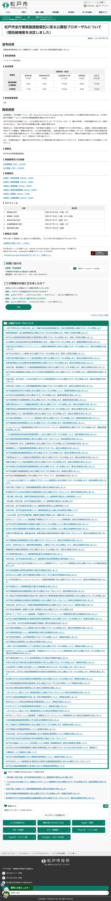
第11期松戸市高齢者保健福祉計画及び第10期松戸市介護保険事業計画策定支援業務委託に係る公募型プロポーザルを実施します (56, 596)
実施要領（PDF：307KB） (16, 164)
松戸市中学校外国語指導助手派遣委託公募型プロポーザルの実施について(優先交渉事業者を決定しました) (47, 524)
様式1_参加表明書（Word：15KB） (19, 178)
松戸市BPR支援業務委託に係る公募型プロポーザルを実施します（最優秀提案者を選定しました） (44, 395)
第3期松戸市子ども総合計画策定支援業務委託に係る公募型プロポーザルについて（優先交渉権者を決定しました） (50, 492)
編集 (106, 806)
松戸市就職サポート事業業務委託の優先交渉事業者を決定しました (32, 586)
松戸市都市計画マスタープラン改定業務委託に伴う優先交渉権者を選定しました (37, 658)
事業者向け (18, 17)
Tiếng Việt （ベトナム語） (88, 830)
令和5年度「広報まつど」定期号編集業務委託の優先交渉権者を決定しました (36, 487)
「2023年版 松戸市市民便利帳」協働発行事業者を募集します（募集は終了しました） (40, 515)
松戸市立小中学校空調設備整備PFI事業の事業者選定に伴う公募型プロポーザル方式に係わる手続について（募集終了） (52, 747)
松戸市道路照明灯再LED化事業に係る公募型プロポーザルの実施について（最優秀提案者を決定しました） (47, 390)
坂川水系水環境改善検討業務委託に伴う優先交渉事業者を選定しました (33, 688)
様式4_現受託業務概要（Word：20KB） (21, 190)
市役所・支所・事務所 (14, 888)
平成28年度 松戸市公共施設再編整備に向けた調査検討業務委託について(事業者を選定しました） (44, 734)
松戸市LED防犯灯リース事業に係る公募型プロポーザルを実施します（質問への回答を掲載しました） (45, 353)
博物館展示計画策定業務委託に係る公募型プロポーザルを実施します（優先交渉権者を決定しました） (46, 549)
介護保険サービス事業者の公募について (21, 752)
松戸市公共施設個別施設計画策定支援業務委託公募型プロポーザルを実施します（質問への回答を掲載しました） (50, 337)
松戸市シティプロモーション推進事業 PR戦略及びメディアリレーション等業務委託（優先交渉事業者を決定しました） (52, 519)
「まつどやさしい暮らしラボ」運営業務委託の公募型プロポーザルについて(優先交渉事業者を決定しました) (48, 692)
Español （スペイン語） (19, 837)
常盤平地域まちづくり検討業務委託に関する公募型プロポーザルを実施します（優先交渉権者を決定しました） (49, 413)
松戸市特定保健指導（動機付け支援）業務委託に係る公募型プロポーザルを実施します (39, 609)
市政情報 (55, 12)
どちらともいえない (34, 295)
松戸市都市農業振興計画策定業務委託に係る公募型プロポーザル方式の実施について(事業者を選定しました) (48, 683)
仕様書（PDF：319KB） (15, 168)
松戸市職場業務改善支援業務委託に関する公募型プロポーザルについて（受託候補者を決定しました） (46, 591)
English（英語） (87, 823)
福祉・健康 (40, 12)
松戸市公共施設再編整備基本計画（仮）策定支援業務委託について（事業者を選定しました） (42, 697)
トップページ (6, 17)
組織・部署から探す (13, 893)
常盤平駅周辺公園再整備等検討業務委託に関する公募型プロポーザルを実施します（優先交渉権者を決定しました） (51, 409)
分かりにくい (50, 295)
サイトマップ (103, 6)
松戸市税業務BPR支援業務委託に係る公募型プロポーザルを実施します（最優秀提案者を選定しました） (46, 400)
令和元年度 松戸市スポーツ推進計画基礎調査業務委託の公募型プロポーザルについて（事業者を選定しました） (50, 605)
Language (90, 6)
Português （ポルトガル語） (53, 837)
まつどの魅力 (87, 12)
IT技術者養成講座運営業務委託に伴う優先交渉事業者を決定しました (32, 720)
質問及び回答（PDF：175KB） (17, 243)
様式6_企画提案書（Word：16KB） (19, 198)
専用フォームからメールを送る (89, 268)
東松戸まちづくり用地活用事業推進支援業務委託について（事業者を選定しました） (39, 702)
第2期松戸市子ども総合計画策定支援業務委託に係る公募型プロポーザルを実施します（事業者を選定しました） (50, 679)
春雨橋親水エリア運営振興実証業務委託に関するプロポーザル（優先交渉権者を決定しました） (43, 448)
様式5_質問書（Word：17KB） (18, 194)
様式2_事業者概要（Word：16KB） (19, 182)
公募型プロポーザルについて (43, 17)
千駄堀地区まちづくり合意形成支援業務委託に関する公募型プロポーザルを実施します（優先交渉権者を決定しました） (52, 457)
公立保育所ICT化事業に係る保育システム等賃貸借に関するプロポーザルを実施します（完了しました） (46, 667)
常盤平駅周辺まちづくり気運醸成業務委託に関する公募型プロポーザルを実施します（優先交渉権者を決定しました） (52, 404)
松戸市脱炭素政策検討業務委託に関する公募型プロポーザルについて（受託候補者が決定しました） (45, 439)
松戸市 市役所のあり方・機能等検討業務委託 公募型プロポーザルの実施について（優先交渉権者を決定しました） (52, 545)
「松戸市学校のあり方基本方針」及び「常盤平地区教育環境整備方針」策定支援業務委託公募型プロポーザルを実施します (53, 328)
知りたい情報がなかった (67, 295)
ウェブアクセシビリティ (41, 853)
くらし (8, 12)
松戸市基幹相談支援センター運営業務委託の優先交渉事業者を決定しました (35, 632)
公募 (28, 17)
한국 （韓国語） (53, 830)
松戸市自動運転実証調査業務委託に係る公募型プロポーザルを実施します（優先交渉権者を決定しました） (47, 453)
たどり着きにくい (55, 302)
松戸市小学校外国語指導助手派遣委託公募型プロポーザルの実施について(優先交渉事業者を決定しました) (47, 529)
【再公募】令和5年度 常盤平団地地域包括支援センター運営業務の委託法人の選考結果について (44, 496)
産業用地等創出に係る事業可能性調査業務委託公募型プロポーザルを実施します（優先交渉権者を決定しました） (50, 363)
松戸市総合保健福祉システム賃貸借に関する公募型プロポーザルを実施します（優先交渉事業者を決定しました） (50, 628)
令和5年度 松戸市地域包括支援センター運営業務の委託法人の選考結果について (37, 506)
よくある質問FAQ (17, 823)
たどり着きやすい (20, 302)
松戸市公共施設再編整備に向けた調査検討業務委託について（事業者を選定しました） (39, 757)
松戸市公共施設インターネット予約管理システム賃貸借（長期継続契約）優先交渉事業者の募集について (46, 743)
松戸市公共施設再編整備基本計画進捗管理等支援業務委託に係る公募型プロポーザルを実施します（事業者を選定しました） (54, 618)
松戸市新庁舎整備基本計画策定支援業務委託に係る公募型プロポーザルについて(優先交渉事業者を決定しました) (50, 600)
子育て (23, 12)
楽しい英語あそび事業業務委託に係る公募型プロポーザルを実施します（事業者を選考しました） (44, 724)
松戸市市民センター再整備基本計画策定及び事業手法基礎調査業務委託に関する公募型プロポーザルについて (48, 761)
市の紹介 (71, 12)
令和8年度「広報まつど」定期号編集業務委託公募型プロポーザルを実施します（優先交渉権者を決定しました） (50, 386)
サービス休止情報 (59, 853)
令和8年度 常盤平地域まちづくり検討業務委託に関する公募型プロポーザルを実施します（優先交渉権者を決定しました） (53, 358)
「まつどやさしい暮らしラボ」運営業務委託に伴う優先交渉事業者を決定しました (38, 711)
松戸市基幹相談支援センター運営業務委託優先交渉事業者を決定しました (34, 554)
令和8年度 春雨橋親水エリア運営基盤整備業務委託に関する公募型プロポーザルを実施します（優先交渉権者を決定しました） (56, 367)
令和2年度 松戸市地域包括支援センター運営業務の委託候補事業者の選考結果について (40, 559)
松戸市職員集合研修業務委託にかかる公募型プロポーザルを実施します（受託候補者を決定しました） (46, 423)
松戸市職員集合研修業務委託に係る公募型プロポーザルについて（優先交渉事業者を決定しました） (45, 540)
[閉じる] (2, 885)
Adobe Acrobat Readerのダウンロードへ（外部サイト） (29, 255)
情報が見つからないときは (53, 823)
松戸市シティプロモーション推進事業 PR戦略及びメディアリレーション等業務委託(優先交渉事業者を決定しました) (52, 614)
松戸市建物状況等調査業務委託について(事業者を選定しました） (31, 729)
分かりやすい (18, 295)
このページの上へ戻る (100, 315)
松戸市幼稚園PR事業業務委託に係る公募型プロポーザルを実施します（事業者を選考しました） (43, 471)
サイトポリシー (24, 853)
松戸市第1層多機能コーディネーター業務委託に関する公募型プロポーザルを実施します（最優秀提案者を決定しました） (53, 418)
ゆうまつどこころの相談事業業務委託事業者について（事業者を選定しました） (37, 706)
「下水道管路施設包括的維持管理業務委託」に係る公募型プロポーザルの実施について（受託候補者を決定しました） (52, 434)
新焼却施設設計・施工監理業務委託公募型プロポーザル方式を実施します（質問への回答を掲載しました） (47, 333)
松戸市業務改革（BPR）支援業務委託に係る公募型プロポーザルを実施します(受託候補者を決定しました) (47, 443)
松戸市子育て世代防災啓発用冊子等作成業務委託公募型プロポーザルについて (36, 738)
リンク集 (71, 853)
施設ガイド (103, 12)
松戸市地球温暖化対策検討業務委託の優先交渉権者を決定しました (32, 570)
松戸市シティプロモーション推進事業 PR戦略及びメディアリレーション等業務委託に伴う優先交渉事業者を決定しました (54, 715)
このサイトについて (8, 853)
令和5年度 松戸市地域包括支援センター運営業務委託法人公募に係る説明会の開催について (42, 510)
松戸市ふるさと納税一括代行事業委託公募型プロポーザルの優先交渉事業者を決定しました (41, 575)
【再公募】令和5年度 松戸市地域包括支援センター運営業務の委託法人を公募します (39, 501)
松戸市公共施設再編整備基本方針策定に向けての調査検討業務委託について (35, 766)
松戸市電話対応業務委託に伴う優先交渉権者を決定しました (29, 641)
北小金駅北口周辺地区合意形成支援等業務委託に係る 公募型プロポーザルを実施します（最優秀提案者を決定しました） (53, 342)
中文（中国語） (19, 830)
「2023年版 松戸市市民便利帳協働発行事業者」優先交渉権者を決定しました (37, 623)
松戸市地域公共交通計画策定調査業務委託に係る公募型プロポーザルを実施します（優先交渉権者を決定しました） (51, 466)
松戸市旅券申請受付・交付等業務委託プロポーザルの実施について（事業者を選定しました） (42, 637)
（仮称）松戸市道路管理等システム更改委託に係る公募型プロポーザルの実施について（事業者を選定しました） (50, 646)
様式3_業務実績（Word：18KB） (19, 186)
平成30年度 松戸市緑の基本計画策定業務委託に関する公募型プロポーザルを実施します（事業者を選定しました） (50, 662)
